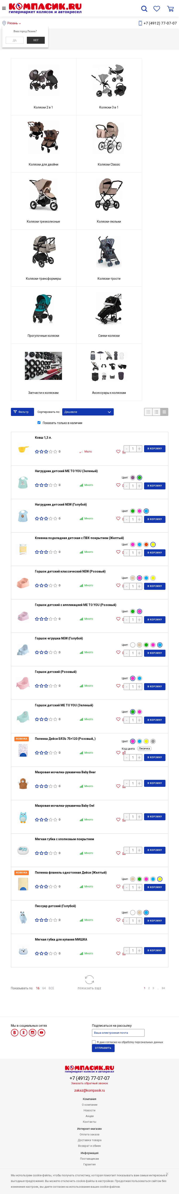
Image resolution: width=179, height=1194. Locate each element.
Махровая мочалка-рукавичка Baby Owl (64, 805)
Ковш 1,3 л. (43, 437)
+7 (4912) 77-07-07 (160, 23)
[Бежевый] (132, 578)
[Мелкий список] (164, 412)
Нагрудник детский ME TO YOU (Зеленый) (66, 471)
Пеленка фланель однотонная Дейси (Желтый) (71, 872)
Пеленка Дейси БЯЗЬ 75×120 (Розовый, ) (65, 738)
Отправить (103, 1048)
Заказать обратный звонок (89, 1083)
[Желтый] (153, 544)
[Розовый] (139, 511)
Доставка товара (90, 1140)
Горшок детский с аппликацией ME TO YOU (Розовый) (75, 605)
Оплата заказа (89, 1134)
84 (163, 988)
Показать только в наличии (62, 423)
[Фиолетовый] (132, 477)
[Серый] (153, 741)
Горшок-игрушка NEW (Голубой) (59, 638)
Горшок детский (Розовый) (56, 672)
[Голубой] (146, 511)
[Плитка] (148, 412)
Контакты (89, 1121)
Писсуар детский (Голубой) (55, 906)
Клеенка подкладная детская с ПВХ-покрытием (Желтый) (79, 538)
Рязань (13, 23)
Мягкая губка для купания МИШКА (61, 939)
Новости (89, 1110)
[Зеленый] (139, 477)
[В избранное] (119, 452)
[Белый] (132, 645)
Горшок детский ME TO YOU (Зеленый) (64, 705)
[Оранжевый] (146, 544)
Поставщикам (89, 1158)
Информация (89, 1153)
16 (38, 988)
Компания (89, 1099)
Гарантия (89, 1164)
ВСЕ (51, 988)
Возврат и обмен (89, 1145)
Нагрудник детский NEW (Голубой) (61, 504)
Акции (90, 1116)
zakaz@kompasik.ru (89, 1090)
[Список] (156, 412)
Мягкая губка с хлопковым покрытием (64, 839)
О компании (89, 1104)
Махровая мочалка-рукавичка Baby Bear (65, 772)
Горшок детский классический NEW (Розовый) (70, 571)
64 (44, 988)
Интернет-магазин (89, 1128)
